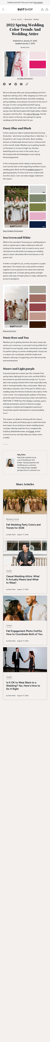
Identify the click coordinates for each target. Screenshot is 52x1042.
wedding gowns (33, 170)
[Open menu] (3, 9)
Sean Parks (12, 534)
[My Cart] (47, 9)
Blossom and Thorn (9, 331)
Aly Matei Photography (25, 78)
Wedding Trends (32, 19)
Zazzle (31, 431)
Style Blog (16, 19)
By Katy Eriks (25, 47)
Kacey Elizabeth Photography (13, 231)
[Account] (42, 9)
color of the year (33, 114)
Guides (9, 571)
